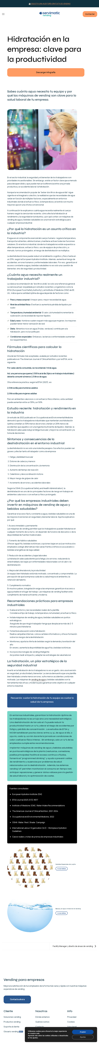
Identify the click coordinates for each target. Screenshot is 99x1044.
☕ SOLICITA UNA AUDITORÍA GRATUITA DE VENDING (49, 3)
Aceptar (83, 1032)
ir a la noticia (61, 869)
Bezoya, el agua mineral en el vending (68, 909)
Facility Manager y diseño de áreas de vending (73, 946)
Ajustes (83, 1037)
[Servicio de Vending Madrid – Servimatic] (49, 14)
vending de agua (38, 679)
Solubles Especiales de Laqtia (66, 864)
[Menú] (3, 14)
